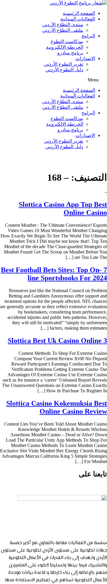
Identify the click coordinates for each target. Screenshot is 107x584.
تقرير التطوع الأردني (63, 64)
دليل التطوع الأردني (64, 69)
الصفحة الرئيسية (79, 13)
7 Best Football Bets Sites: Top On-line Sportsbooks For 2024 (54, 274)
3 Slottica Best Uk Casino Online (57, 340)
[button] (53, 80)
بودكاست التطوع (67, 41)
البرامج (88, 35)
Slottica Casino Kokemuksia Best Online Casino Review (56, 407)
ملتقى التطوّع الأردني (62, 30)
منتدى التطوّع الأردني (62, 24)
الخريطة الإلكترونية (64, 47)
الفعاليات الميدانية (77, 18)
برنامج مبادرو (70, 52)
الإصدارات (85, 58)
